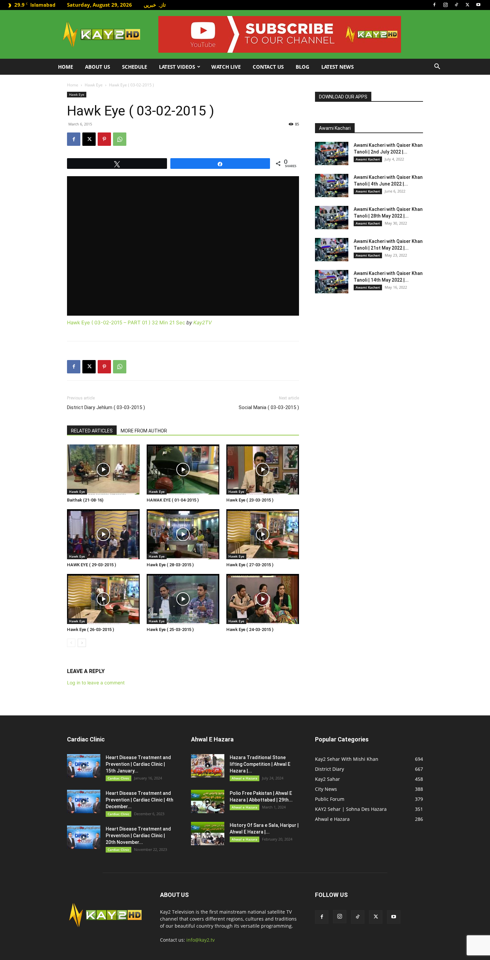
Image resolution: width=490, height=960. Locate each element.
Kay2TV (202, 322)
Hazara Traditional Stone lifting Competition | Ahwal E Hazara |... (260, 764)
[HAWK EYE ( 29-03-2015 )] (103, 534)
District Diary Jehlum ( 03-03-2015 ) (106, 407)
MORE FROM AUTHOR (144, 430)
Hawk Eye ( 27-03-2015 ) (249, 564)
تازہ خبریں (155, 4)
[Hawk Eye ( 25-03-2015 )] (183, 599)
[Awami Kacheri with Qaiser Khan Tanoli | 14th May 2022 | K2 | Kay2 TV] (331, 281)
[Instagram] (445, 4)
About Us (97, 66)
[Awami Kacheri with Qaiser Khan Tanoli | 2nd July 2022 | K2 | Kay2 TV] (331, 153)
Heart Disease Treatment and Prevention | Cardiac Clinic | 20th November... (138, 835)
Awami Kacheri (368, 159)
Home (65, 66)
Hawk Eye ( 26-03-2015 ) (90, 629)
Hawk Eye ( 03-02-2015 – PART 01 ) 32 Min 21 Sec (126, 322)
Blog (302, 66)
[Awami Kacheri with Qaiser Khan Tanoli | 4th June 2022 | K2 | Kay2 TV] (331, 185)
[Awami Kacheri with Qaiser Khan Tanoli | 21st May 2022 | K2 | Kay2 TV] (331, 249)
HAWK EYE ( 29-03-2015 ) (91, 564)
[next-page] (82, 643)
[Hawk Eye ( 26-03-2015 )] (103, 599)
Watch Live (226, 66)
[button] (437, 67)
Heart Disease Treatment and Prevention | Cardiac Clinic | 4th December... (139, 799)
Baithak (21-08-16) (85, 500)
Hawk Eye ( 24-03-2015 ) (249, 629)
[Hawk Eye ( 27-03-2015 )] (262, 534)
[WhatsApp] (119, 139)
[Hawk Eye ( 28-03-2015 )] (183, 534)
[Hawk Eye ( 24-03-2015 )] (262, 599)
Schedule (134, 66)
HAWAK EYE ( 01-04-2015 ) (173, 500)
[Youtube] (478, 4)
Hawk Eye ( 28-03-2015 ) (170, 564)
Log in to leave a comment (96, 682)
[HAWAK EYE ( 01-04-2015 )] (183, 469)
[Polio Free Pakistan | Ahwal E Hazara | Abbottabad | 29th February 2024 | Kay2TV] (207, 801)
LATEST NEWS (337, 66)
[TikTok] (456, 4)
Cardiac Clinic (118, 778)
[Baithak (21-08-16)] (103, 469)
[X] (467, 4)
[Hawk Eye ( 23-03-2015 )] (262, 469)
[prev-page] (71, 643)
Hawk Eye (94, 85)
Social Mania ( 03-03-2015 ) (269, 407)
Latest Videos (177, 66)
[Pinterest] (104, 139)
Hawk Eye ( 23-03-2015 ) (249, 500)
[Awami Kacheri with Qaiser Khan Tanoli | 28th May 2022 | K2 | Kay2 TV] (331, 217)
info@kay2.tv (200, 940)
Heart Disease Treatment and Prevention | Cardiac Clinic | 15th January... (138, 764)
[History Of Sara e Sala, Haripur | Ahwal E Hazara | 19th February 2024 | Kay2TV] (207, 833)
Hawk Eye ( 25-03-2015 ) (170, 629)
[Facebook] (434, 4)
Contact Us (268, 66)
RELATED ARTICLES (92, 430)
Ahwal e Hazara (244, 778)
